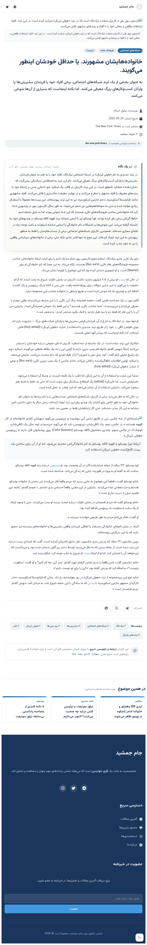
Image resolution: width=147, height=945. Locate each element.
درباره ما (132, 844)
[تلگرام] (15, 7)
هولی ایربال (32, 626)
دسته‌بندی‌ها (129, 836)
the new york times (85, 654)
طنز (15, 626)
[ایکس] (116, 608)
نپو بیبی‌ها (52, 626)
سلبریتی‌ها (72, 626)
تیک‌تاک (120, 626)
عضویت (73, 909)
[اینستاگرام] (63, 788)
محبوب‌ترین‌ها (128, 827)
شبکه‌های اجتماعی (97, 626)
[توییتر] (7, 7)
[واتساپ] (106, 608)
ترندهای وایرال (130, 635)
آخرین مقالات (129, 819)
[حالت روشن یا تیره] (140, 938)
